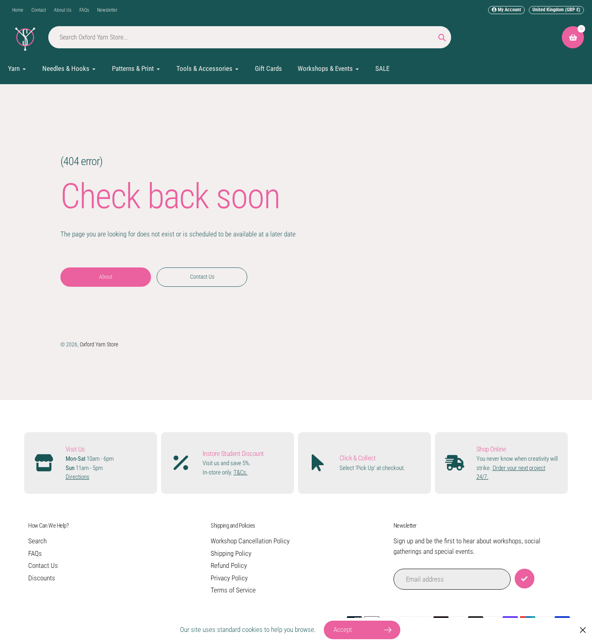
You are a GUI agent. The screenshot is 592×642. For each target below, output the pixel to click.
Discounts (41, 578)
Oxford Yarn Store (99, 344)
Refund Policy (229, 565)
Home (17, 10)
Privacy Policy (229, 578)
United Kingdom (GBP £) (556, 9)
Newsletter (107, 10)
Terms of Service (233, 590)
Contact (38, 10)
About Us (62, 10)
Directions (77, 476)
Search (37, 541)
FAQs (84, 10)
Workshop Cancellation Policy (250, 541)
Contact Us (43, 565)
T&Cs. (241, 472)
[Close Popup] (583, 630)
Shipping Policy (231, 553)
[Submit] (524, 578)
